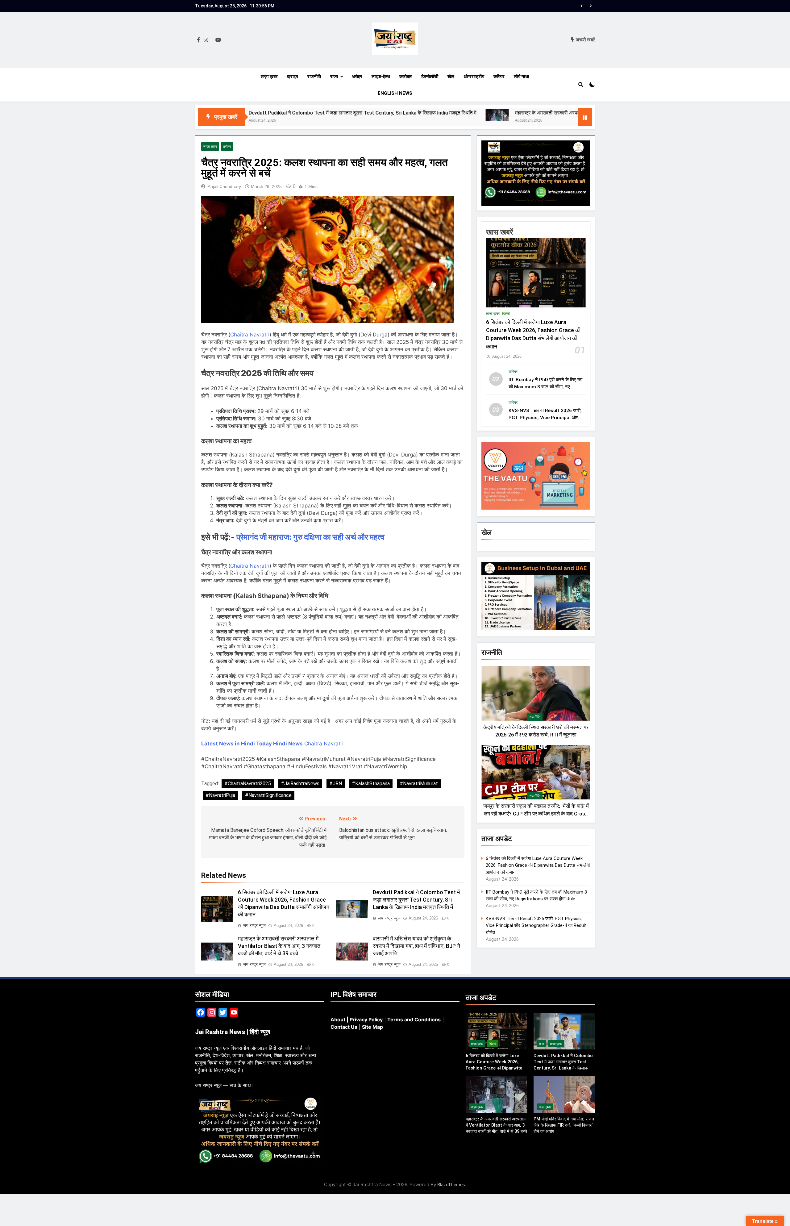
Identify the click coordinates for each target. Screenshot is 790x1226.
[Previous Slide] (581, 6)
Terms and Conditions (414, 1019)
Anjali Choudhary (224, 186)
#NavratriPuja (220, 795)
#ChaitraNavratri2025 (247, 783)
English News (395, 93)
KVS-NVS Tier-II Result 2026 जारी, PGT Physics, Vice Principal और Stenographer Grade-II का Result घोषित (536, 925)
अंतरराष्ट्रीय (474, 76)
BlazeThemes (451, 1184)
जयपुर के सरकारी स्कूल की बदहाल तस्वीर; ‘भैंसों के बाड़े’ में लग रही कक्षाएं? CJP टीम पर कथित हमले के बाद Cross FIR (536, 813)
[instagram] (206, 40)
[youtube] (218, 40)
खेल (450, 76)
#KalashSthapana (371, 783)
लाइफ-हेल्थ (381, 76)
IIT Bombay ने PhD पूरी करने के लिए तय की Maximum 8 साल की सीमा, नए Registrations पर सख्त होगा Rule (545, 387)
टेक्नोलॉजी (429, 76)
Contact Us (344, 1027)
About (338, 1019)
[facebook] (198, 40)
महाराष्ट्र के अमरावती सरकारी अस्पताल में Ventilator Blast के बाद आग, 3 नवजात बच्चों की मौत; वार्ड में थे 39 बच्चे (534, 113)
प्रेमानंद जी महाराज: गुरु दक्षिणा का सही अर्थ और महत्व (310, 537)
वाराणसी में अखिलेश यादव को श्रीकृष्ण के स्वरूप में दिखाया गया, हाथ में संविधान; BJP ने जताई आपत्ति (416, 946)
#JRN (335, 783)
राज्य (334, 76)
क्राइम (292, 76)
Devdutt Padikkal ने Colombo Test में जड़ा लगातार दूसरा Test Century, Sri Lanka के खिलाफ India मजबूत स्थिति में (278, 113)
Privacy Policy (366, 1019)
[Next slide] (591, 6)
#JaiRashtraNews (300, 783)
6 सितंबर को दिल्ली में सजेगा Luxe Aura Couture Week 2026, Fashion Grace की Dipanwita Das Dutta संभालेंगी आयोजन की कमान (538, 865)
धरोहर (357, 76)
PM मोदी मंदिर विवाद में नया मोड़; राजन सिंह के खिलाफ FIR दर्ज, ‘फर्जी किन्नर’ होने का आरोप (564, 1125)
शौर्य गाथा (521, 76)
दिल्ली (506, 313)
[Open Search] (580, 84)
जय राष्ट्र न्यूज (254, 925)
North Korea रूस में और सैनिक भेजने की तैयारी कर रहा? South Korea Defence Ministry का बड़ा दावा (483, 5)
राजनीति (314, 76)
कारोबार (405, 76)
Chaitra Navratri (249, 335)
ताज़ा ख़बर (269, 76)
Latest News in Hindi (228, 743)
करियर (499, 76)
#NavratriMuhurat (419, 783)
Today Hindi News (279, 743)
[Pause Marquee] (585, 117)
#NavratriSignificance (268, 795)
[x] (212, 40)
